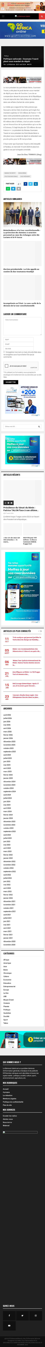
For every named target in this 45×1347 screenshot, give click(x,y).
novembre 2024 (9, 785)
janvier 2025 (8, 778)
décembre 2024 (9, 782)
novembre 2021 (9, 905)
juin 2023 (6, 841)
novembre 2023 (9, 825)
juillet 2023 (7, 838)
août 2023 (7, 835)
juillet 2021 (7, 918)
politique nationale (11, 176)
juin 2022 (6, 881)
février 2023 (8, 855)
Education (7, 983)
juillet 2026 (7, 718)
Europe (6, 990)
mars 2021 (7, 931)
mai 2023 (6, 845)
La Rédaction (11, 64)
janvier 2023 (8, 858)
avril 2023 (7, 848)
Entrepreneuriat (9, 986)
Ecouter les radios (10, 1116)
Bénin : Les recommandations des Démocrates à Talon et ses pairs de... (26, 650)
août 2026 (7, 715)
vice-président (25, 176)
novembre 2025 (9, 745)
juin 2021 (6, 921)
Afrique (6, 960)
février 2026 (8, 735)
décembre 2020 (9, 941)
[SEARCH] (39, 426)
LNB (4, 996)
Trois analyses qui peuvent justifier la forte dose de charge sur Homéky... (27, 638)
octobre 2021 (8, 908)
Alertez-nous (8, 1119)
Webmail (6, 1125)
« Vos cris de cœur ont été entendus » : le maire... (11, 539)
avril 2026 (7, 728)
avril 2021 (7, 928)
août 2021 (7, 915)
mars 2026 (7, 732)
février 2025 (8, 775)
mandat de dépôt (10, 173)
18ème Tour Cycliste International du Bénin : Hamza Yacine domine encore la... (26, 662)
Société (6, 1016)
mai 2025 (6, 765)
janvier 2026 (8, 738)
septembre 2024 (9, 791)
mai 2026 (6, 725)
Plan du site (7, 1105)
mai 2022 (6, 885)
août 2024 (7, 795)
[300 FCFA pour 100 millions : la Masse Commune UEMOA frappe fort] (32, 529)
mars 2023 (7, 851)
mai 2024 (6, 805)
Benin (5, 970)
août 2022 (7, 875)
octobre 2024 (8, 788)
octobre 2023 (8, 828)
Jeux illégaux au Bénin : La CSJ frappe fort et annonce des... (26, 673)
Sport (5, 1020)
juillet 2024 (7, 798)
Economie (7, 980)
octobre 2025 (8, 748)
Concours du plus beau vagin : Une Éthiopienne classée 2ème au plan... (26, 696)
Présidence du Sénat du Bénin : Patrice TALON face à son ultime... (20, 509)
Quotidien (7, 1013)
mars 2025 (7, 771)
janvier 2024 (8, 818)
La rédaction (7, 1095)
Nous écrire (7, 1122)
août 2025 (7, 755)
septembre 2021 (9, 911)
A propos (6, 1092)
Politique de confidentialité (13, 1102)
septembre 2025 (9, 752)
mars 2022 (7, 891)
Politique (6, 56)
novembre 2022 (9, 865)
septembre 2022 (9, 871)
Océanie (6, 1003)
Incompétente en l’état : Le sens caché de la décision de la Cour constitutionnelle (22, 304)
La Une (5, 993)
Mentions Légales (9, 1099)
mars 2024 (7, 811)
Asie (5, 966)
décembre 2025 (9, 741)
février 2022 (8, 895)
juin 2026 (6, 721)
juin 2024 (6, 801)
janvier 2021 (8, 938)
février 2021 (8, 935)
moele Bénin (22, 173)
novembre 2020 (9, 945)
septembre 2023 (9, 831)
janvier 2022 (8, 898)
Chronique (7, 973)
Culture (6, 976)
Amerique (7, 963)
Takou (5, 1023)
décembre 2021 (9, 901)
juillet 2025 (7, 758)
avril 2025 (7, 768)
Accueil (6, 1089)
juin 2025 (6, 761)
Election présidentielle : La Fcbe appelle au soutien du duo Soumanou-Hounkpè (21, 270)
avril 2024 (7, 808)
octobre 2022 (8, 868)
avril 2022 (7, 888)
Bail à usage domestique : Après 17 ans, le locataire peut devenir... (26, 684)
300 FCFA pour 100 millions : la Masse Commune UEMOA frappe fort (30, 540)
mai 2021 (6, 925)
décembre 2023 (9, 821)
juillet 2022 (7, 878)
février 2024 (8, 815)
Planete (6, 1006)
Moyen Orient (8, 1000)
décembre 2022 (9, 861)
